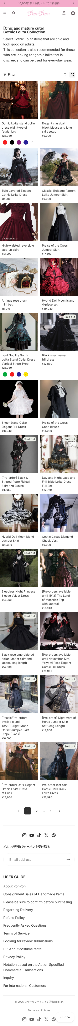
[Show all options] (31, 142)
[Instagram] (24, 835)
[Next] (59, 811)
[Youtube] (31, 835)
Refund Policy (14, 918)
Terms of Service (16, 933)
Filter (12, 74)
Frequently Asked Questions (25, 925)
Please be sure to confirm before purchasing (37, 902)
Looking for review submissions (28, 941)
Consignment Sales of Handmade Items (33, 894)
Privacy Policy (14, 957)
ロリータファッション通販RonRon (43, 1001)
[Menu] (5, 13)
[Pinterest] (53, 835)
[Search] (13, 13)
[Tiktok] (39, 835)
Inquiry (8, 978)
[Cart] (73, 13)
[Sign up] (68, 859)
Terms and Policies (39, 1010)
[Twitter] (46, 835)
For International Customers (24, 985)
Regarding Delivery (18, 910)
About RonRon (14, 886)
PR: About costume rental (22, 949)
